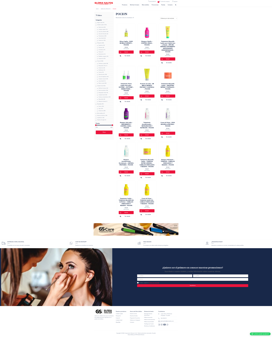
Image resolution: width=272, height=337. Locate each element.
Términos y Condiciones (149, 326)
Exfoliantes (101, 70)
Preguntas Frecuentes (135, 318)
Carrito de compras (164, 1)
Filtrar (104, 132)
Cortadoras (101, 49)
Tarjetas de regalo (101, 119)
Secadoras (101, 45)
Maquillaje (118, 322)
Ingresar (175, 1)
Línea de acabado (102, 31)
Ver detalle (127, 55)
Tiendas (163, 5)
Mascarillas (101, 99)
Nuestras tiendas (133, 315)
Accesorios (101, 40)
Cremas (100, 72)
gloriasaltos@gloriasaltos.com (167, 321)
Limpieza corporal (102, 78)
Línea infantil (101, 38)
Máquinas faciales (102, 101)
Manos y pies (101, 83)
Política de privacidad (149, 321)
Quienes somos (133, 313)
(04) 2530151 (153, 1)
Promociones (155, 5)
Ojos (100, 108)
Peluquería (99, 42)
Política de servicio (148, 317)
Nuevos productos (101, 115)
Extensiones (101, 54)
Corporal (99, 61)
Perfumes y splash (102, 63)
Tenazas (100, 51)
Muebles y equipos (102, 56)
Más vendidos (145, 5)
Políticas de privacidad (154, 282)
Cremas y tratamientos (103, 97)
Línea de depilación (103, 76)
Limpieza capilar (102, 29)
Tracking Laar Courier (149, 323)
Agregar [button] (126, 51)
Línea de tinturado (102, 33)
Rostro (100, 106)
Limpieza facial (102, 94)
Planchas (100, 47)
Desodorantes (101, 74)
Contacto (170, 5)
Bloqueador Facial (102, 92)
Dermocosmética (102, 90)
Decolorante (101, 27)
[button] (260, 333)
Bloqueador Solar (102, 65)
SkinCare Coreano (134, 5)
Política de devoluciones (149, 319)
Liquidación (99, 117)
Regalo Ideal (99, 22)
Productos (124, 5)
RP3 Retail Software (139, 334)
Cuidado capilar (100, 24)
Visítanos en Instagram (135, 320)
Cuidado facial (100, 85)
